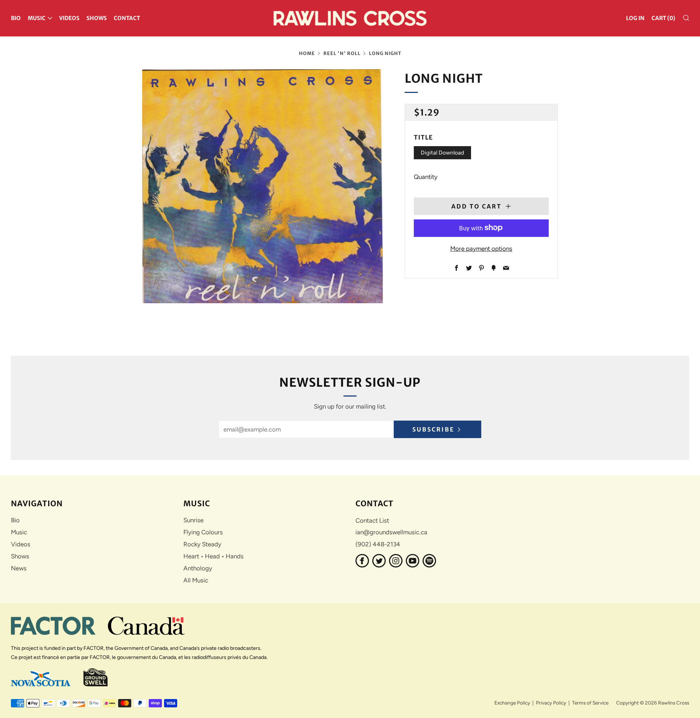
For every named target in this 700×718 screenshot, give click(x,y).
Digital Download (442, 152)
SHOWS (96, 18)
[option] (262, 186)
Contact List (372, 520)
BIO (16, 18)
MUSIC (37, 18)
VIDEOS (69, 18)
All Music (195, 580)
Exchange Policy (512, 703)
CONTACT (127, 18)
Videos (20, 544)
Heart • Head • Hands (213, 556)
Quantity (426, 176)
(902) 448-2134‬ (377, 544)
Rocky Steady (202, 544)
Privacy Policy (551, 703)
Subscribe (433, 429)
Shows (20, 556)
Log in (635, 18)
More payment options (481, 248)
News (19, 568)
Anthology (197, 568)
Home (307, 53)
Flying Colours (203, 532)
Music (19, 532)
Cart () (663, 18)
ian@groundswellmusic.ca (391, 532)
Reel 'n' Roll (342, 53)
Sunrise (193, 520)
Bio (15, 520)
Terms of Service (590, 703)
